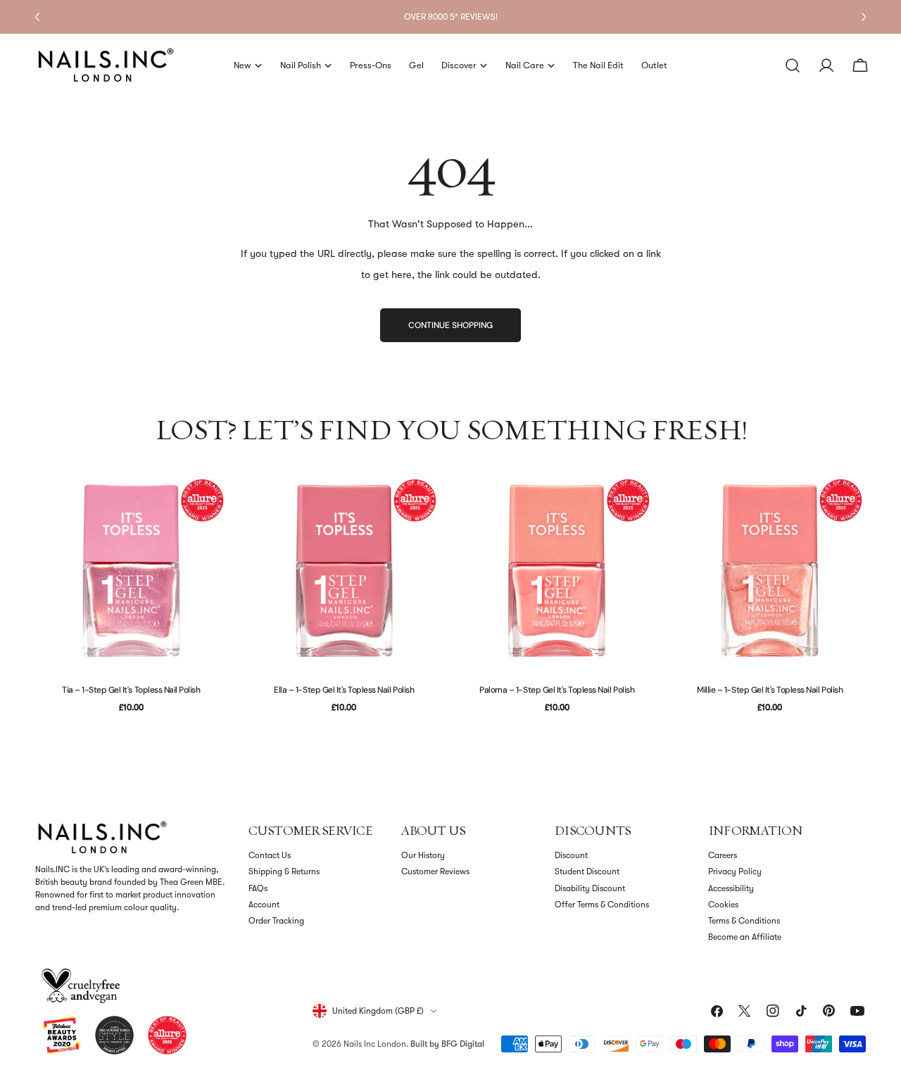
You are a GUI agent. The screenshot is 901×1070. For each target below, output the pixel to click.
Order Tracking (276, 921)
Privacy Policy (735, 871)
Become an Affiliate (744, 937)
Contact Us (269, 855)
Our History (423, 855)
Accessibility (731, 888)
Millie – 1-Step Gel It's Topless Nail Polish (770, 690)
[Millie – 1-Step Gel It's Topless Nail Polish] (770, 570)
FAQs (257, 888)
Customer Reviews (435, 871)
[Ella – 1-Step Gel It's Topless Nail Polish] (344, 570)
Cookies (723, 905)
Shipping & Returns (284, 871)
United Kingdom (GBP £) (378, 1011)
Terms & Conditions (744, 921)
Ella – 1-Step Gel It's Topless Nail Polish (344, 690)
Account (263, 905)
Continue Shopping (450, 325)
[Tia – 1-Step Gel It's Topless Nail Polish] (131, 570)
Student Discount (587, 871)
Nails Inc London (375, 1044)
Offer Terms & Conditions (602, 905)
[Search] (793, 65)
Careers (722, 855)
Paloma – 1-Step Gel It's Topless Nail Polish (556, 690)
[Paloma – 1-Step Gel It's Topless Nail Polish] (557, 570)
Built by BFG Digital (447, 1044)
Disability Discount (590, 888)
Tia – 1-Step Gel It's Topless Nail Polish (131, 690)
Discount (571, 855)
